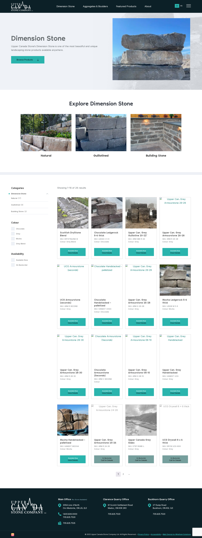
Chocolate (20, 229)
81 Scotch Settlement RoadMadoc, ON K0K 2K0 (120, 506)
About (148, 6)
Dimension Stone (65, 6)
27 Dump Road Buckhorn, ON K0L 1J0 (163, 506)
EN (177, 6)
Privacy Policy (143, 534)
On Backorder (22, 265)
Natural (14, 198)
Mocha (19, 239)
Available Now (22, 260)
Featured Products (126, 6)
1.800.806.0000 (70, 514)
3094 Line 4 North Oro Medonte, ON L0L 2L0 (75, 506)
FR (181, 6)
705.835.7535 (69, 523)
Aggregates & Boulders (95, 6)
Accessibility (156, 534)
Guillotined (15, 205)
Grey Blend (20, 244)
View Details (73, 253)
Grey (18, 234)
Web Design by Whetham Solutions (177, 534)
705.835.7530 (69, 517)
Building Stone (17, 211)
